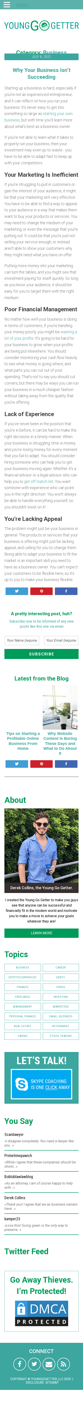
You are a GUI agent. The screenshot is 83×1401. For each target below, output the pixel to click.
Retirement (60, 1026)
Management (22, 1006)
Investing (61, 996)
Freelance (22, 996)
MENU (22, 5)
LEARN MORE (41, 933)
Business (55, 52)
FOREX (60, 987)
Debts (60, 977)
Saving (23, 1036)
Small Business (61, 1016)
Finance (23, 987)
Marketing (61, 1006)
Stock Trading (61, 1036)
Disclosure (35, 1382)
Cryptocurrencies (22, 977)
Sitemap (52, 1382)
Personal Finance (22, 1016)
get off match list (38, 481)
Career (61, 967)
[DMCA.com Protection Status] (41, 1326)
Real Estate (22, 1026)
